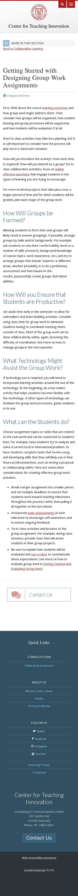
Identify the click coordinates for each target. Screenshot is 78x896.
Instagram (41, 746)
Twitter (41, 731)
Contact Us (40, 594)
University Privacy (39, 765)
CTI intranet (39, 772)
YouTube (40, 754)
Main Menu (71, 4)
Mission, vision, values (39, 691)
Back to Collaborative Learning (23, 48)
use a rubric (39, 554)
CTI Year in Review (39, 706)
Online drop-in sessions (39, 665)
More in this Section (27, 43)
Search (62, 4)
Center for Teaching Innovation (39, 26)
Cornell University (34, 870)
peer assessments (41, 513)
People (39, 698)
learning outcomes (55, 108)
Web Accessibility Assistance (39, 858)
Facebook (40, 739)
